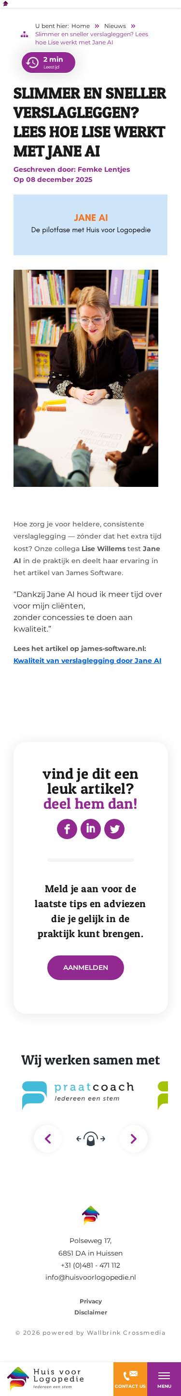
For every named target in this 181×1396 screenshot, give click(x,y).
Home (80, 25)
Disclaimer (90, 1312)
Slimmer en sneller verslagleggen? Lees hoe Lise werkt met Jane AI (91, 38)
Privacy (91, 1301)
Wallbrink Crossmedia (126, 1332)
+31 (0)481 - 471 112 (90, 1265)
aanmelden (85, 967)
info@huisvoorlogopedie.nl (90, 1277)
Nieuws (115, 25)
